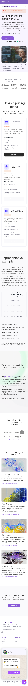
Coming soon (14, 241)
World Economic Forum (11, 376)
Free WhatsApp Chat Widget (14, 677)
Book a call (7, 38)
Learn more (14, 154)
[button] (26, 6)
